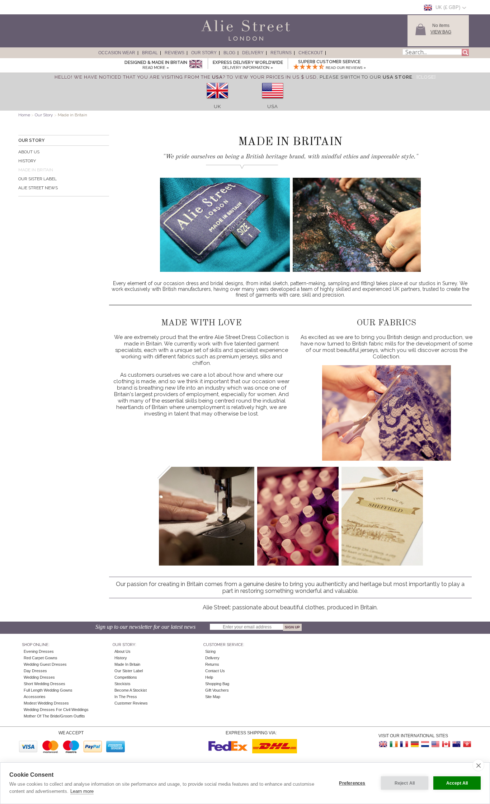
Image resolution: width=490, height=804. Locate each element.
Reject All (405, 783)
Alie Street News (38, 187)
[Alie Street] (213, 40)
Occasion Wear (116, 53)
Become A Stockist (130, 690)
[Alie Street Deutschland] (415, 744)
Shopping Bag (217, 684)
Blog (229, 53)
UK (217, 106)
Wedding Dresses (39, 677)
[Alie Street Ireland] (394, 744)
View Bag (440, 31)
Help (209, 677)
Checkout (310, 53)
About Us (28, 151)
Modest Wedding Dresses (46, 703)
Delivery (253, 53)
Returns (281, 53)
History (27, 160)
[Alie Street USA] (435, 744)
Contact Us (215, 671)
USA (272, 106)
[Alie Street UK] (383, 744)
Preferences (352, 783)
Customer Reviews (131, 703)
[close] (478, 765)
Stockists (122, 684)
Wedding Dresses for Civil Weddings (56, 709)
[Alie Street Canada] (446, 744)
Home (24, 114)
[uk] (217, 101)
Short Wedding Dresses (44, 684)
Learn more (82, 791)
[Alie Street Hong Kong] (467, 744)
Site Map (212, 696)
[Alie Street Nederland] (425, 744)
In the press (125, 696)
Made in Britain (127, 664)
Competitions (125, 677)
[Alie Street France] (404, 744)
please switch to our (366, 77)
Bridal (150, 53)
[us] (272, 101)
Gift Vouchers (217, 690)
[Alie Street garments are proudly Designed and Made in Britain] (195, 64)
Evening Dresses (39, 651)
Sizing (210, 651)
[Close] (426, 77)
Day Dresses (35, 671)
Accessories (35, 696)
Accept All (457, 783)
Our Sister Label (37, 178)
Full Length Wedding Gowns (48, 690)
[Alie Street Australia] (456, 744)
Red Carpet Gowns (40, 658)
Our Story (204, 53)
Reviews (174, 53)
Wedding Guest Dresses (45, 664)
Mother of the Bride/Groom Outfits (54, 716)
